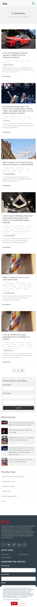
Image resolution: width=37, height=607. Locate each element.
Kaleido (28, 170)
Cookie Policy (23, 597)
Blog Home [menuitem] (5, 554)
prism (28, 60)
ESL (27, 168)
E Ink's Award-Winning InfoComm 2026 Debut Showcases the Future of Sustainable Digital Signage (18, 219)
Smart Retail (20, 168)
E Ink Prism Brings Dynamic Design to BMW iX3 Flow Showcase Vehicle (15, 55)
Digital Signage (9, 168)
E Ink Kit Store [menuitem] (23, 554)
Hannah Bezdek (9, 174)
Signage (19, 172)
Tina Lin (7, 120)
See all (3, 501)
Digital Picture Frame (23, 229)
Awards (12, 229)
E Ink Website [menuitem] (6, 557)
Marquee (12, 172)
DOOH (5, 172)
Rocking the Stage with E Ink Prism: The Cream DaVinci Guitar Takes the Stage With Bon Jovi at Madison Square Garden (18, 110)
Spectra (21, 170)
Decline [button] (22, 603)
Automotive (6, 62)
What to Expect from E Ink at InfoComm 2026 (16, 278)
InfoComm (21, 233)
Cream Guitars (27, 118)
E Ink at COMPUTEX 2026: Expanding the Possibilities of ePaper (16, 337)
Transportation (9, 283)
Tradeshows (20, 225)
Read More (7, 76)
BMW (15, 60)
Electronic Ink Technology (12, 116)
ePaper (21, 60)
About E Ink (8, 60)
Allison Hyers (8, 65)
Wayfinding (28, 287)
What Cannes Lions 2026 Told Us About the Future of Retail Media (18, 163)
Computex (17, 348)
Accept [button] (14, 603)
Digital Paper (9, 481)
